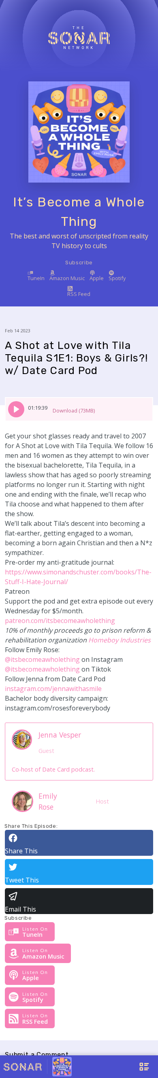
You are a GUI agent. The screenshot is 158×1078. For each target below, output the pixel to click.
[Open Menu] (122, 1066)
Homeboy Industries (119, 640)
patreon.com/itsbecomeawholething (60, 620)
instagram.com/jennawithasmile (53, 688)
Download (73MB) (74, 410)
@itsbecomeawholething (42, 659)
